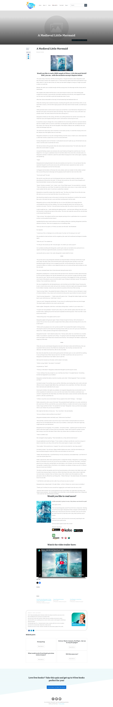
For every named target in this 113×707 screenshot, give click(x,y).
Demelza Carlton (40, 52)
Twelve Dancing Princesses (58, 599)
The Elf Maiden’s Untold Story (75, 599)
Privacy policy (61, 703)
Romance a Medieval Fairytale (79, 40)
